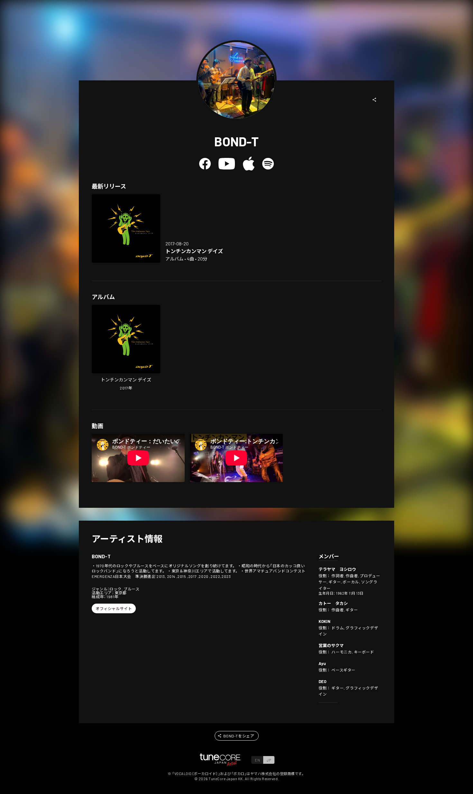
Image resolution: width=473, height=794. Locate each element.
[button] (374, 99)
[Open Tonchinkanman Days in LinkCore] (126, 228)
